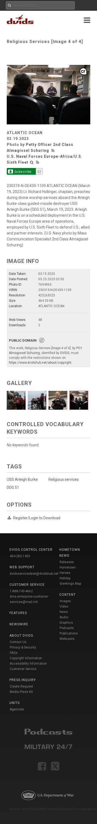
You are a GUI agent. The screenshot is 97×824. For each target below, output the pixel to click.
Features (18, 613)
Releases (67, 562)
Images (65, 601)
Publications (69, 633)
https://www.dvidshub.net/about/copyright (40, 362)
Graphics (66, 623)
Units (14, 703)
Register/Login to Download (36, 518)
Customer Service (23, 669)
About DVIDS (21, 635)
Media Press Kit (21, 692)
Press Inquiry (22, 680)
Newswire (18, 624)
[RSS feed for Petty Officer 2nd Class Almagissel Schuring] (54, 150)
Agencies (17, 709)
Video (64, 606)
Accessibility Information (28, 663)
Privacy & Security (23, 647)
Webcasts (67, 639)
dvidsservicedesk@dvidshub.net (34, 574)
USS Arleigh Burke (22, 479)
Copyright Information (26, 658)
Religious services (63, 479)
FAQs (14, 653)
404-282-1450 (20, 556)
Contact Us (18, 642)
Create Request (21, 686)
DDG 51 (13, 487)
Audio (64, 617)
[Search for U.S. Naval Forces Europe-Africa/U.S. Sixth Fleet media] (31, 162)
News (64, 612)
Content (67, 595)
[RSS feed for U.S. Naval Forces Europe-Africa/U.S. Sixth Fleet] (37, 162)
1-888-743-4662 (21, 591)
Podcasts (67, 628)
